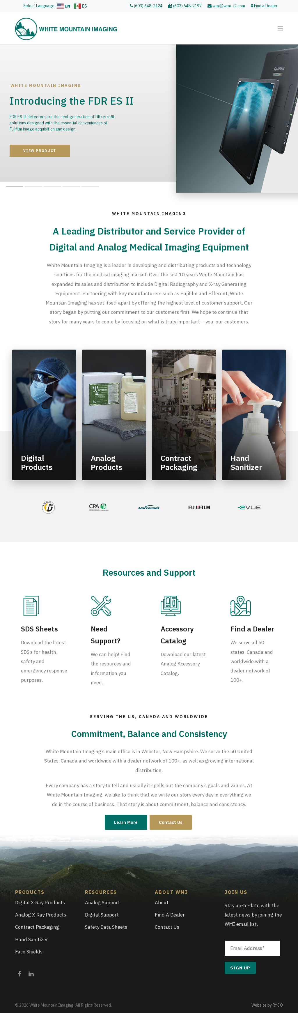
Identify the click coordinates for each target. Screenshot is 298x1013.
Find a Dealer (265, 6)
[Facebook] (19, 972)
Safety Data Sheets (106, 927)
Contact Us (170, 822)
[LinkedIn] (31, 972)
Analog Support (102, 902)
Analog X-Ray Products (40, 915)
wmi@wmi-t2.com (228, 6)
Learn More (126, 822)
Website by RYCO (267, 1005)
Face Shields (28, 951)
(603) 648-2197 (187, 6)
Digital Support (102, 915)
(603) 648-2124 (147, 6)
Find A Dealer (170, 915)
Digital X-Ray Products (40, 902)
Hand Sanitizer (31, 939)
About (161, 902)
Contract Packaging (37, 927)
